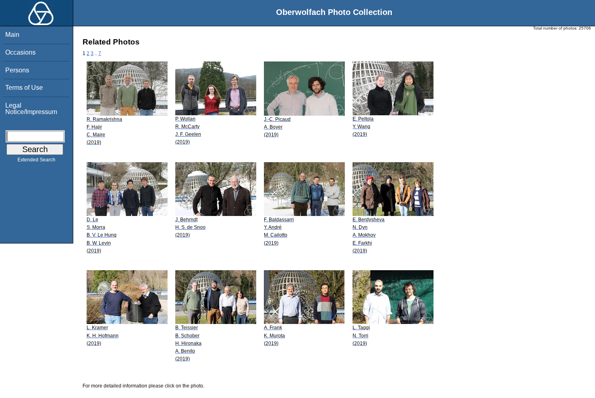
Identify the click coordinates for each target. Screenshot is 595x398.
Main (12, 34)
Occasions (20, 52)
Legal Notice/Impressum (31, 108)
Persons (17, 70)
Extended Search (36, 159)
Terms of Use (24, 87)
